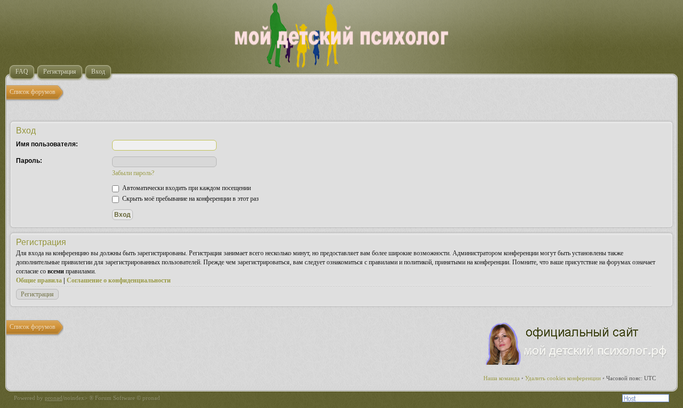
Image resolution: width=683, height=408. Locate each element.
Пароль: (29, 160)
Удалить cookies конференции (563, 378)
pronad (53, 398)
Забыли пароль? (133, 173)
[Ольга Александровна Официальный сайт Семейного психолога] (576, 362)
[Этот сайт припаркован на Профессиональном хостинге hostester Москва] (645, 400)
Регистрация (37, 294)
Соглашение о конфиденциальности (119, 280)
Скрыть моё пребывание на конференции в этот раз (190, 198)
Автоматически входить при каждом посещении (186, 188)
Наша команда (501, 378)
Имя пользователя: (47, 144)
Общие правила (39, 280)
